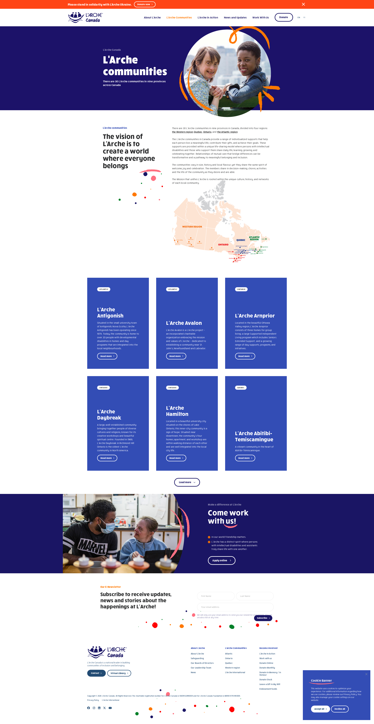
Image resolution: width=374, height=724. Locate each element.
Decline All (340, 708)
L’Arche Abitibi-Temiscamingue (254, 436)
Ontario (229, 658)
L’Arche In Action (267, 653)
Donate (283, 17)
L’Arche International (235, 672)
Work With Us (260, 17)
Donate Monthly (267, 667)
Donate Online (266, 663)
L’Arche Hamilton (177, 410)
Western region (232, 667)
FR (304, 17)
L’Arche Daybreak (109, 414)
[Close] (366, 674)
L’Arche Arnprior (255, 315)
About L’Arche (152, 17)
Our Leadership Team (201, 667)
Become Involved (268, 648)
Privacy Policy (93, 700)
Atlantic (228, 653)
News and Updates (235, 17)
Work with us (265, 658)
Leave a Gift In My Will (269, 684)
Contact (95, 673)
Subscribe (262, 618)
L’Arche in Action (208, 17)
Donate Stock (265, 679)
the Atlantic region (227, 131)
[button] (303, 4)
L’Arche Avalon (184, 322)
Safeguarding (197, 658)
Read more (106, 356)
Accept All (319, 708)
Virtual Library (118, 673)
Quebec (198, 131)
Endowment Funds (268, 689)
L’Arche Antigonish (110, 312)
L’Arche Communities (179, 17)
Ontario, (207, 131)
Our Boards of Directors (202, 663)
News (193, 672)
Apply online (219, 560)
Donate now (143, 4)
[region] (336, 695)
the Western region (182, 131)
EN (299, 17)
